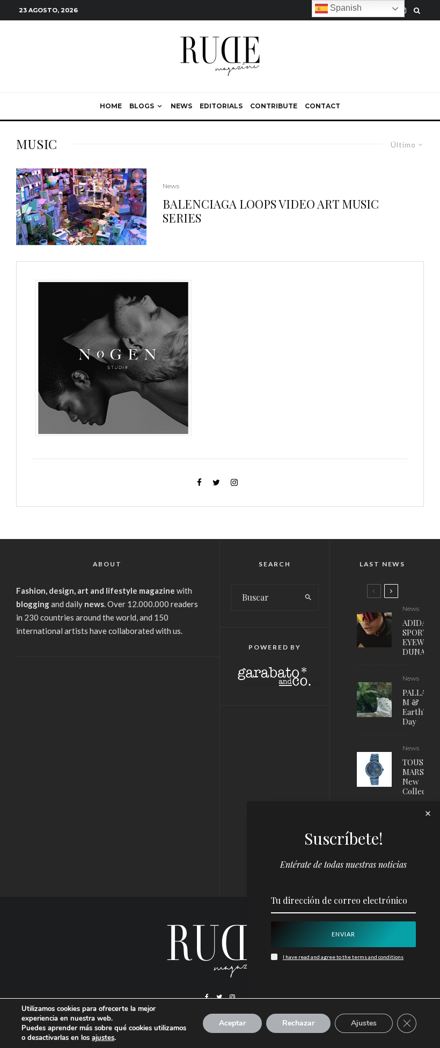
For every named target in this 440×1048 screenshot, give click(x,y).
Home (111, 106)
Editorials (221, 106)
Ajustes (364, 1023)
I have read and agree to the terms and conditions (343, 957)
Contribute (273, 106)
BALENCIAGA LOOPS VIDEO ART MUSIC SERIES (271, 211)
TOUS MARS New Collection (420, 776)
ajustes (103, 1038)
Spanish (345, 7)
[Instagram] (232, 997)
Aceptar (232, 1023)
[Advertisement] (107, 748)
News (181, 106)
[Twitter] (219, 997)
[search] (308, 597)
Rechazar (298, 1023)
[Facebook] (206, 997)
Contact (322, 106)
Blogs (141, 106)
